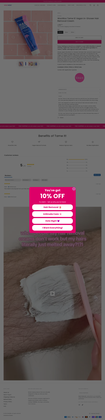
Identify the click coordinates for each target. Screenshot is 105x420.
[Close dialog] (74, 189)
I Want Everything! (52, 227)
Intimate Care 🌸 (52, 214)
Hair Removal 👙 (53, 207)
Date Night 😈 (52, 221)
